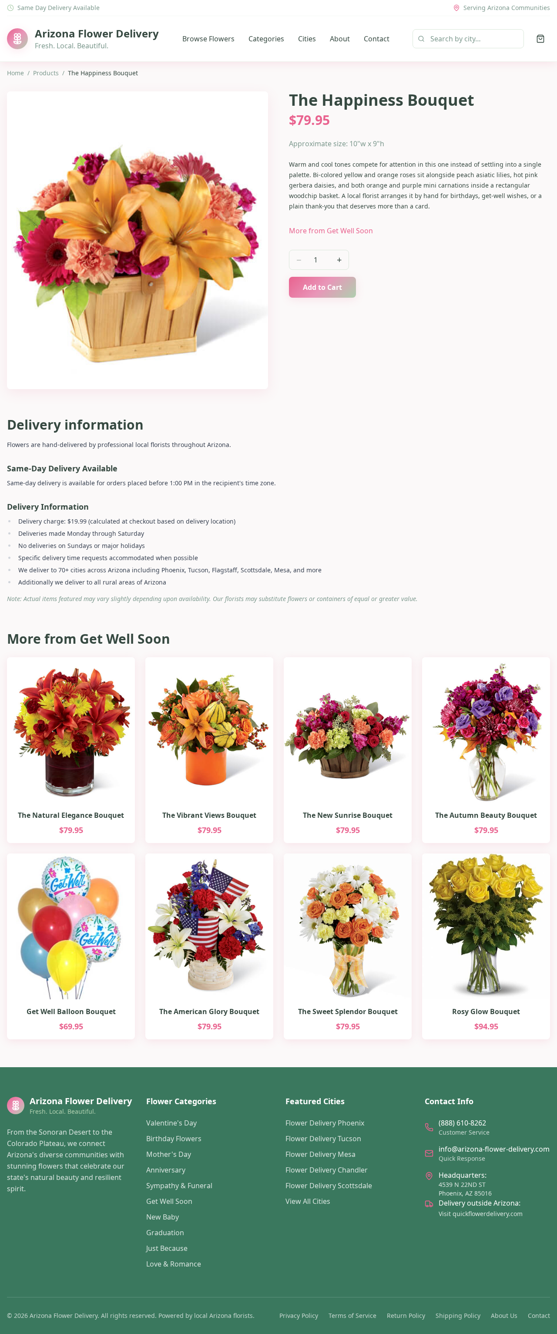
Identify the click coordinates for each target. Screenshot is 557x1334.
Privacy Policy (298, 1315)
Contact (376, 39)
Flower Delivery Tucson (323, 1138)
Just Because (167, 1248)
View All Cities (307, 1201)
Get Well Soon (169, 1201)
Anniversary (165, 1170)
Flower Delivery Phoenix (324, 1123)
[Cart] (540, 38)
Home (15, 73)
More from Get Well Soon (331, 230)
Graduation (165, 1232)
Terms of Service (352, 1315)
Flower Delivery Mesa (320, 1154)
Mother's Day (168, 1154)
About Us (504, 1315)
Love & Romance (173, 1264)
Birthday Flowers (173, 1138)
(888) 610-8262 (462, 1123)
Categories (266, 39)
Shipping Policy (458, 1315)
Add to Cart (322, 287)
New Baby (162, 1217)
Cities (307, 39)
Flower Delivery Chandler (326, 1170)
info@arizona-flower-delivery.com (494, 1149)
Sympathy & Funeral (179, 1185)
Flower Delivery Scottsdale (328, 1185)
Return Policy (406, 1315)
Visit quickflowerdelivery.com (481, 1214)
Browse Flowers (208, 39)
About (340, 39)
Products (46, 73)
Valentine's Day (171, 1123)
